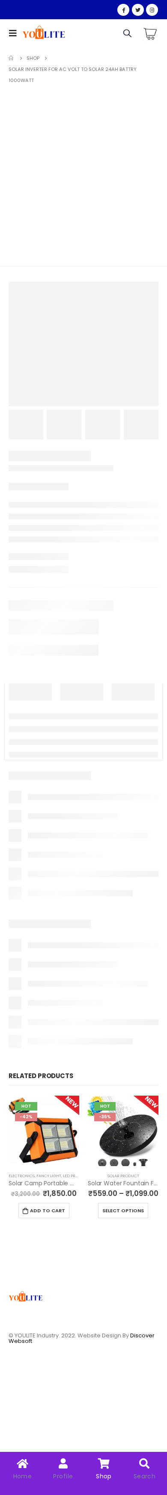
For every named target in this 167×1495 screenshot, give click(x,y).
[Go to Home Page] (12, 58)
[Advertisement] (83, 173)
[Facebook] (123, 10)
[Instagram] (152, 10)
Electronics (22, 1175)
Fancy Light (48, 1175)
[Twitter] (138, 10)
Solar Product (123, 1175)
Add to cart (47, 1210)
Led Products (77, 1175)
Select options (123, 1210)
